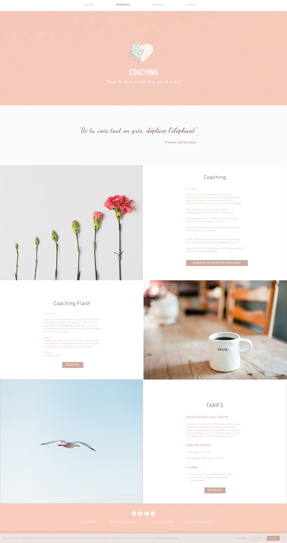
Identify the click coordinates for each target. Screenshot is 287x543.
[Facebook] (140, 513)
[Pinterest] (146, 513)
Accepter (273, 538)
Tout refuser (257, 538)
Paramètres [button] (241, 538)
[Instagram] (134, 513)
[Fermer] (283, 538)
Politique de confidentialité (162, 521)
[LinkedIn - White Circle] (153, 513)
